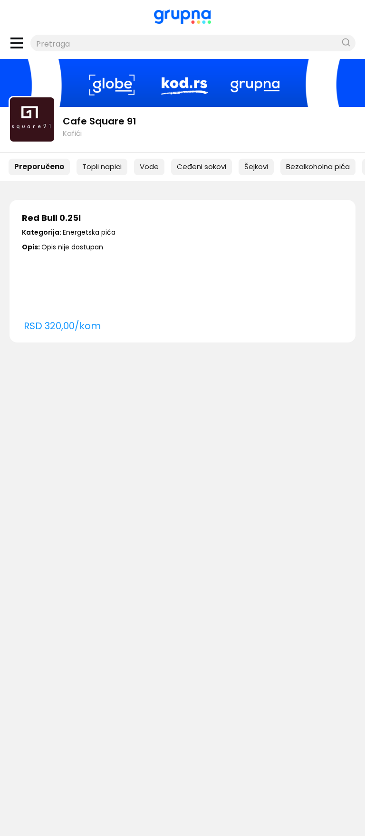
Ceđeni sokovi (201, 166)
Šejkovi (256, 166)
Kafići (72, 133)
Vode (149, 166)
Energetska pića (89, 232)
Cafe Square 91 (99, 121)
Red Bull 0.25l (51, 218)
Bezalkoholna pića (318, 166)
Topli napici (102, 166)
